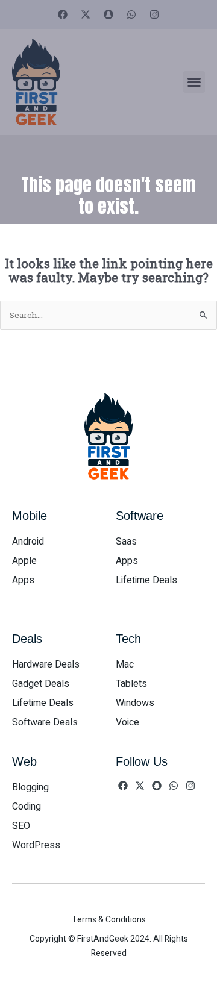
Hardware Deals (46, 664)
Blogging (30, 787)
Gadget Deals (40, 684)
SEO (21, 826)
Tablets (131, 684)
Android (28, 541)
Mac (125, 664)
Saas (126, 541)
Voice (127, 722)
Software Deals (45, 722)
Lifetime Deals (146, 580)
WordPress (36, 845)
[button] (194, 82)
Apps (23, 580)
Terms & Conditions (109, 919)
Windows (135, 703)
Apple (24, 561)
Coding (26, 806)
